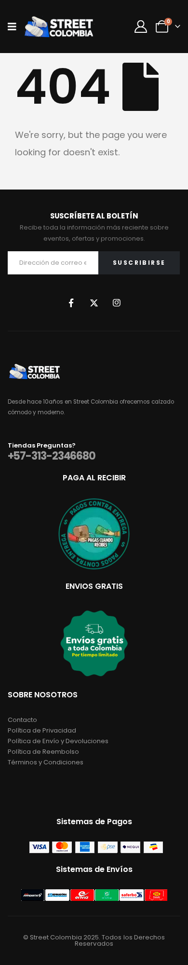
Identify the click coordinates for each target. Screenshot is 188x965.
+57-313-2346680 (52, 456)
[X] (94, 303)
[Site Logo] (59, 26)
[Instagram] (116, 303)
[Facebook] (71, 303)
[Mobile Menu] (15, 26)
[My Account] (140, 26)
